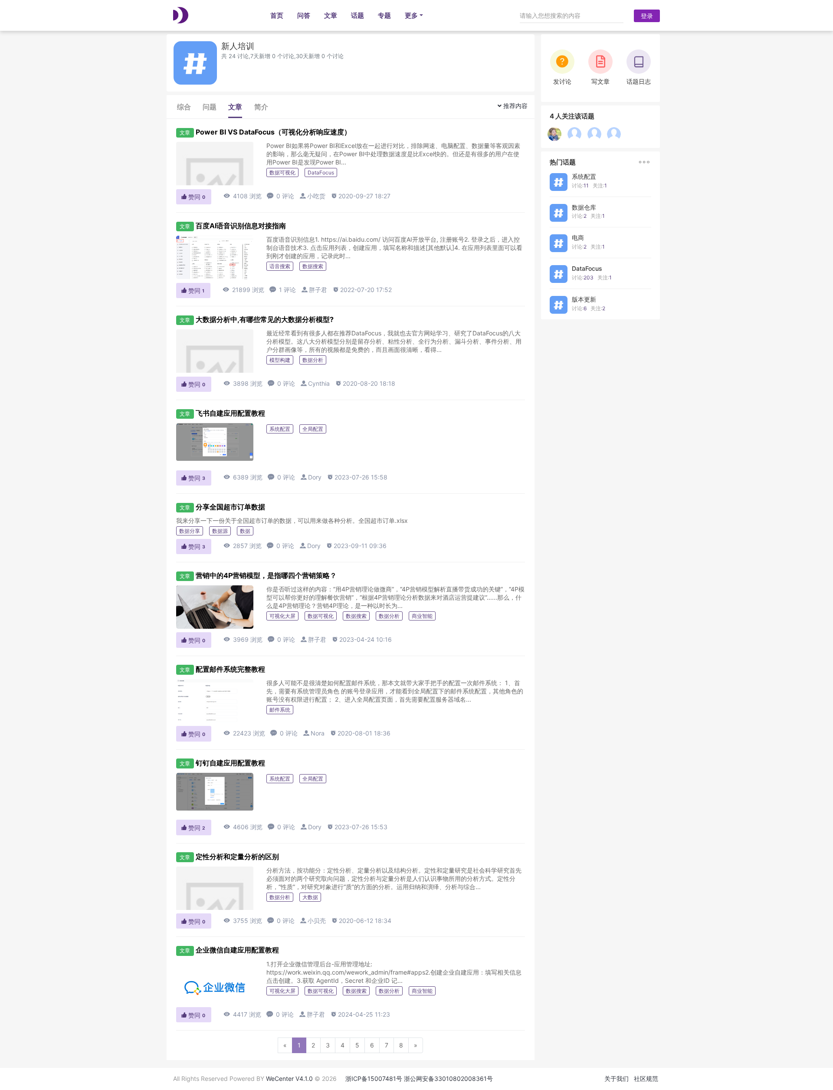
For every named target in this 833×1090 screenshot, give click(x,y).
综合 (184, 106)
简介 (261, 106)
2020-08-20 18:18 (365, 383)
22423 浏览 (244, 733)
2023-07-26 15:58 (357, 477)
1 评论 (282, 289)
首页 (276, 15)
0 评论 (280, 196)
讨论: (580, 185)
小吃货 (316, 196)
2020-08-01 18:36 (360, 733)
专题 (384, 15)
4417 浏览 (242, 1014)
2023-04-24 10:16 (361, 639)
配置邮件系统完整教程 (230, 669)
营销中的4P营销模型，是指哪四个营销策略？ (266, 575)
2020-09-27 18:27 (360, 196)
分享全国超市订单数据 (230, 506)
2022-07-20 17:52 (362, 289)
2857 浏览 (242, 545)
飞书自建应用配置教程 (230, 413)
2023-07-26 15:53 (357, 827)
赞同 (192, 196)
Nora (318, 733)
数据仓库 (584, 207)
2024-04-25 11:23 (360, 1014)
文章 (330, 15)
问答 (303, 15)
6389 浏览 (242, 477)
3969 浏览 (242, 639)
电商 (578, 237)
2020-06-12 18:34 (361, 920)
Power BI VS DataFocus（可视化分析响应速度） (273, 132)
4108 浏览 (242, 196)
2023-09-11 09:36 (356, 545)
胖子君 (318, 289)
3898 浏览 (242, 383)
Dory (314, 477)
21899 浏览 (243, 289)
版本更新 (584, 299)
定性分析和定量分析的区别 (237, 856)
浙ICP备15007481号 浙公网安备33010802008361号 (419, 1078)
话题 (357, 15)
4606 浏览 (242, 827)
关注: (600, 185)
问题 (209, 106)
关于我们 (616, 1078)
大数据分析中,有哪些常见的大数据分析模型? (265, 319)
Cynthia (319, 383)
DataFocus (587, 268)
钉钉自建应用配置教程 (230, 762)
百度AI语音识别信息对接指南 (241, 225)
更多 (411, 15)
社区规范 (646, 1078)
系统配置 (584, 176)
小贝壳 (317, 920)
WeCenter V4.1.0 (289, 1078)
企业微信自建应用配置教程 (237, 950)
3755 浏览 (242, 920)
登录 (647, 16)
